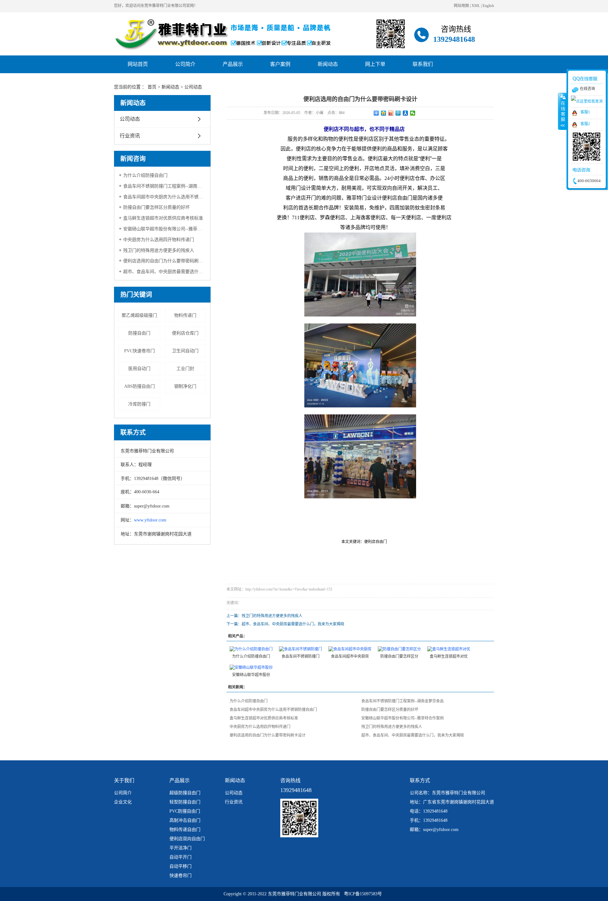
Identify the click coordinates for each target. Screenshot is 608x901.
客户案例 (280, 64)
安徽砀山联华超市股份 (251, 675)
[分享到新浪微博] (391, 113)
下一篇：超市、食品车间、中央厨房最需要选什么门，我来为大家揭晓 (285, 624)
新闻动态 (328, 64)
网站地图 (461, 5)
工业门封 (185, 368)
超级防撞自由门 (184, 792)
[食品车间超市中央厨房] (349, 649)
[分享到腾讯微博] (398, 113)
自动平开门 (180, 857)
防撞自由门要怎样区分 (399, 656)
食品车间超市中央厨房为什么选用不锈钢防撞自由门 (164, 197)
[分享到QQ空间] (383, 113)
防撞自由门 (139, 333)
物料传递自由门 (184, 829)
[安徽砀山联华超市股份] (251, 667)
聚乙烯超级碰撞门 (139, 315)
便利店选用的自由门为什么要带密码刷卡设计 (164, 261)
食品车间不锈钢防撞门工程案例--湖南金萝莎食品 (164, 186)
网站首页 (138, 64)
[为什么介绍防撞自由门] (251, 649)
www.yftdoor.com (150, 520)
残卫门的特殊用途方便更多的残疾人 (158, 250)
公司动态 (193, 87)
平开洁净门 (180, 848)
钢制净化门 (185, 386)
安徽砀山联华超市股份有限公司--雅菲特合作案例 (164, 229)
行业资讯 (130, 135)
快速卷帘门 (180, 875)
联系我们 (423, 64)
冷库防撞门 (139, 404)
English (488, 5)
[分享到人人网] (405, 113)
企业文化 (123, 802)
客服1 (585, 112)
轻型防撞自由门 (184, 802)
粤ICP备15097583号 (363, 893)
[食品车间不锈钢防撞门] (300, 649)
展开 (562, 111)
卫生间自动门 (185, 350)
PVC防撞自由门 (184, 811)
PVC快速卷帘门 (139, 350)
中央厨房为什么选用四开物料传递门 (158, 239)
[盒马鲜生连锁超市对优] (448, 649)
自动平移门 (180, 866)
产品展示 (233, 64)
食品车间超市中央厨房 (350, 656)
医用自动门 (139, 368)
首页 (152, 87)
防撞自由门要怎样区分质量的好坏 (156, 207)
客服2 (585, 124)
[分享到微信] (412, 113)
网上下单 (375, 64)
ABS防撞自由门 (139, 386)
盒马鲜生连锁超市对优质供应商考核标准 (163, 218)
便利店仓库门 (185, 333)
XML (476, 5)
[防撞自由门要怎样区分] (399, 649)
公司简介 (185, 64)
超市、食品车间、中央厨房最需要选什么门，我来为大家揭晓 (164, 271)
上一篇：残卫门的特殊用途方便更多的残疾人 (264, 616)
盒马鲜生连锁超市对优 (449, 656)
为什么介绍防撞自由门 (145, 175)
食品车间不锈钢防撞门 (301, 656)
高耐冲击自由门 (184, 820)
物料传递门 (185, 315)
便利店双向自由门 (187, 838)
